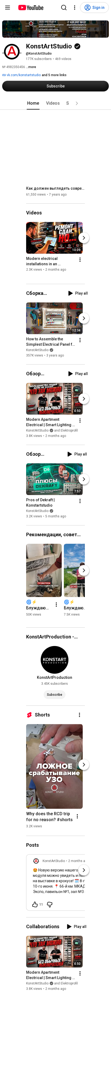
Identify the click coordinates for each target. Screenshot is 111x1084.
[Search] (64, 7)
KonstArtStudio (37, 350)
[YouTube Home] (30, 7)
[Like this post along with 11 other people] (35, 904)
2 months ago (78, 861)
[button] (76, 103)
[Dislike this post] (49, 904)
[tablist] (55, 103)
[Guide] (7, 7)
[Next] (83, 237)
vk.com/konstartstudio (23, 75)
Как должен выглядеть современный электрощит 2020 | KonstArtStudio (55, 188)
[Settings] (74, 7)
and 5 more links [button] (54, 75)
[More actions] (80, 259)
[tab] (33, 103)
